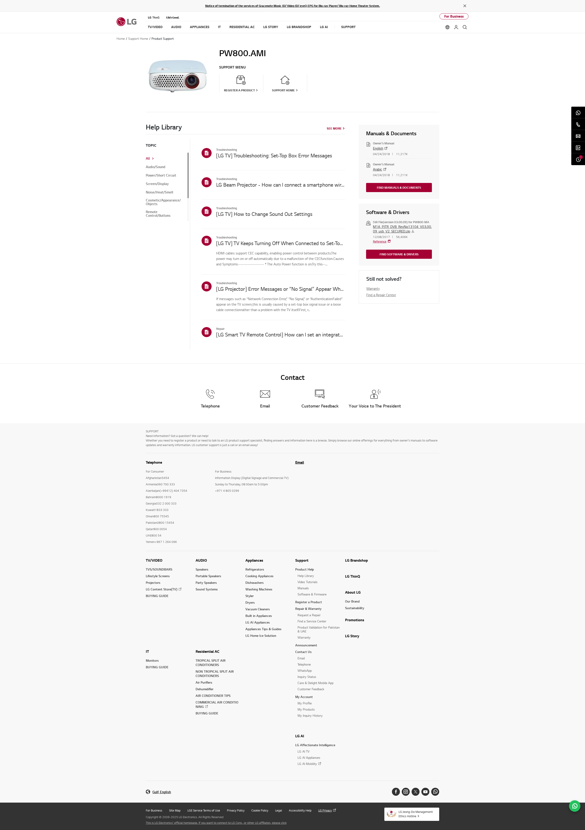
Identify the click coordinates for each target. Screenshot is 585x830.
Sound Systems (207, 589)
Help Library (306, 576)
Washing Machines (258, 589)
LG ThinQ (352, 576)
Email (299, 462)
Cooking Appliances (259, 576)
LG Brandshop (356, 560)
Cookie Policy (259, 810)
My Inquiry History (310, 715)
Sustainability (354, 608)
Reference (379, 241)
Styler (249, 596)
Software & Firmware (312, 594)
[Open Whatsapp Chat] (574, 806)
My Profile (305, 703)
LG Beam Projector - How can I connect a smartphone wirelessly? (280, 184)
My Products (306, 709)
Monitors (152, 660)
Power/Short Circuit (161, 175)
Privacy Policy (236, 810)
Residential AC (207, 651)
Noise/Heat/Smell (159, 192)
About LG (353, 592)
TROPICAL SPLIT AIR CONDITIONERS (211, 662)
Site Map (175, 810)
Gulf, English (161, 792)
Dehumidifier (204, 689)
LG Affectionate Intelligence (315, 745)
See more (334, 128)
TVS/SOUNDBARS (159, 569)
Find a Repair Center (381, 295)
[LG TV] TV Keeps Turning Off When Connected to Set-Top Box (280, 243)
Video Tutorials (307, 582)
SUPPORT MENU (232, 67)
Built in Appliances (258, 615)
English (378, 148)
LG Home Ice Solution (260, 635)
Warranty (373, 288)
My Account (304, 697)
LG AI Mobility (307, 764)
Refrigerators (254, 569)
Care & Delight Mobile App (315, 683)
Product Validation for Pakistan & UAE (319, 629)
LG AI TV (303, 751)
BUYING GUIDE (157, 596)
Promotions (354, 620)
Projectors (153, 582)
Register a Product (308, 602)
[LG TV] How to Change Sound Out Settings (264, 213)
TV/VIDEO (154, 560)
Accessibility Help (300, 810)
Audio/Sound (155, 167)
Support (301, 560)
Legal (278, 810)
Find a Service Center (312, 621)
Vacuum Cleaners (257, 609)
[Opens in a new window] (396, 792)
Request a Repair (309, 615)
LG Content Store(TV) (161, 589)
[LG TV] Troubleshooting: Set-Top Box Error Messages (274, 155)
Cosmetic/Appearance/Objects (163, 202)
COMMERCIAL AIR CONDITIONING (217, 704)
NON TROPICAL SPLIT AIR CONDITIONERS (215, 673)
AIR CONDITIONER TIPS (213, 695)
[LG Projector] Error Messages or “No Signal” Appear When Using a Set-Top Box (280, 288)
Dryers (250, 602)
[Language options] (447, 27)
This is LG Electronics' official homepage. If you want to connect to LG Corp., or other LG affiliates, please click (216, 823)
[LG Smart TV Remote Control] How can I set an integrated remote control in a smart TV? (280, 334)
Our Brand (352, 601)
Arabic (377, 169)
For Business (454, 16)
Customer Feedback (311, 689)
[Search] (465, 27)
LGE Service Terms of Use (203, 810)
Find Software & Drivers (399, 254)
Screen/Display (157, 184)
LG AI (299, 736)
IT (147, 651)
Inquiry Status (307, 676)
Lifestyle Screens (158, 576)
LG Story (352, 636)
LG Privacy (325, 810)
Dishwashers (254, 582)
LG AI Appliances (257, 622)
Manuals (303, 588)
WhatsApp (305, 670)
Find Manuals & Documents (399, 187)
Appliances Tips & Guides (263, 629)
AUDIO (201, 560)
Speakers (202, 569)
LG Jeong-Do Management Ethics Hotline (416, 814)
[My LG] (456, 27)
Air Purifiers (204, 682)
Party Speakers (206, 582)
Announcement (306, 645)
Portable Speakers (208, 576)
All (148, 158)
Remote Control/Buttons (158, 213)
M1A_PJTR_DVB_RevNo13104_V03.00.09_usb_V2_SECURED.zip (402, 228)
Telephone (304, 664)
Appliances (254, 560)
